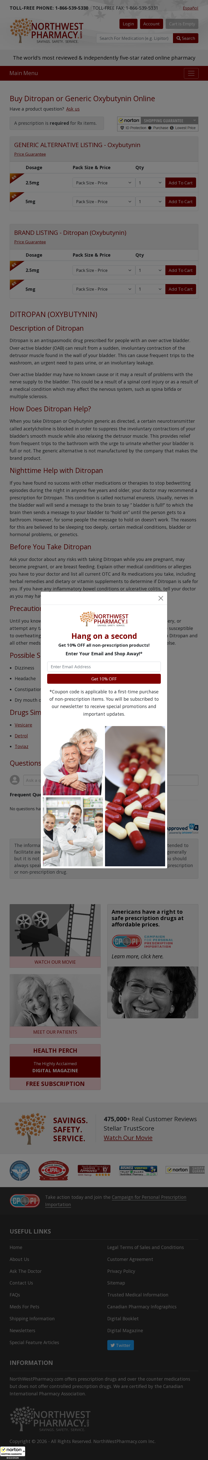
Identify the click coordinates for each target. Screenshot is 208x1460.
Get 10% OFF (104, 679)
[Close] (160, 598)
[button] (12, 1453)
